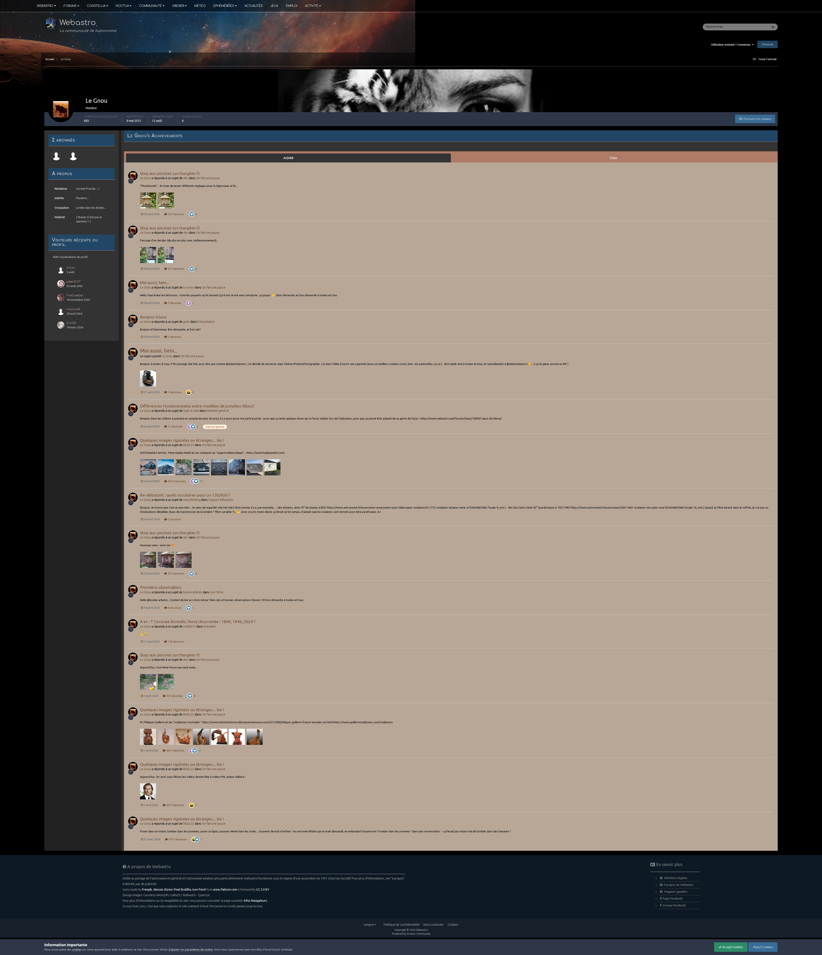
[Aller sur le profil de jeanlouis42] (73, 155)
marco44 (73, 309)
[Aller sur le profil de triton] (60, 270)
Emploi (291, 5)
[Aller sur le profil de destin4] (56, 155)
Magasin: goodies (675, 891)
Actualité (210, 626)
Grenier (178, 5)
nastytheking (192, 499)
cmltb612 (189, 626)
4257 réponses (176, 481)
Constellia (96, 5)
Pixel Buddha (182, 889)
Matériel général (218, 410)
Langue (369, 924)
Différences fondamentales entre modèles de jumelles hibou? (197, 406)
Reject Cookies (763, 947)
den (185, 178)
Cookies (453, 924)
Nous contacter (433, 924)
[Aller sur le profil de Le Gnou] (133, 175)
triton (71, 267)
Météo (200, 5)
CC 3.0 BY (262, 889)
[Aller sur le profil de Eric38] (60, 325)
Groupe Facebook (674, 905)
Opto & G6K (191, 410)
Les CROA (216, 592)
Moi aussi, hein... (155, 282)
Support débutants (220, 499)
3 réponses (174, 302)
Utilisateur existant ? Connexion (731, 44)
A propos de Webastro (678, 885)
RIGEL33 (188, 445)
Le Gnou (145, 178)
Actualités (253, 5)
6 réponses (174, 607)
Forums (70, 5)
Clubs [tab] (613, 158)
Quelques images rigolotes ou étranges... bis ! (182, 440)
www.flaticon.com (225, 889)
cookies (77, 949)
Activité (311, 5)
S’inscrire (767, 44)
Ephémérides (223, 5)
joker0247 (73, 281)
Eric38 (71, 323)
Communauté (150, 5)
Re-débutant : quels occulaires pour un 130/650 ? (185, 495)
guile (186, 321)
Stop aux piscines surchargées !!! (170, 173)
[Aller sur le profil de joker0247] (60, 283)
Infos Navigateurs (255, 900)
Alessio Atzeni (163, 889)
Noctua (122, 5)
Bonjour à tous (153, 317)
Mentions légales (675, 878)
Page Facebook (673, 898)
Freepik (147, 889)
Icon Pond (199, 889)
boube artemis (192, 592)
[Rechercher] (773, 27)
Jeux (274, 5)
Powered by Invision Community (411, 933)
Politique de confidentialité (402, 924)
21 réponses (175, 426)
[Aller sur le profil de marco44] (60, 311)
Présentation (206, 321)
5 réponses (174, 336)
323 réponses (175, 214)
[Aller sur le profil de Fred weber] (60, 297)
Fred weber (75, 295)
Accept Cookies (732, 947)
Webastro (45, 5)
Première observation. (161, 587)
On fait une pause (208, 178)
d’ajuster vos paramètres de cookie (190, 949)
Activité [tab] (288, 158)
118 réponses (175, 641)
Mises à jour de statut (748, 26)
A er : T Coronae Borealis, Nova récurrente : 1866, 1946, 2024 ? (198, 621)
